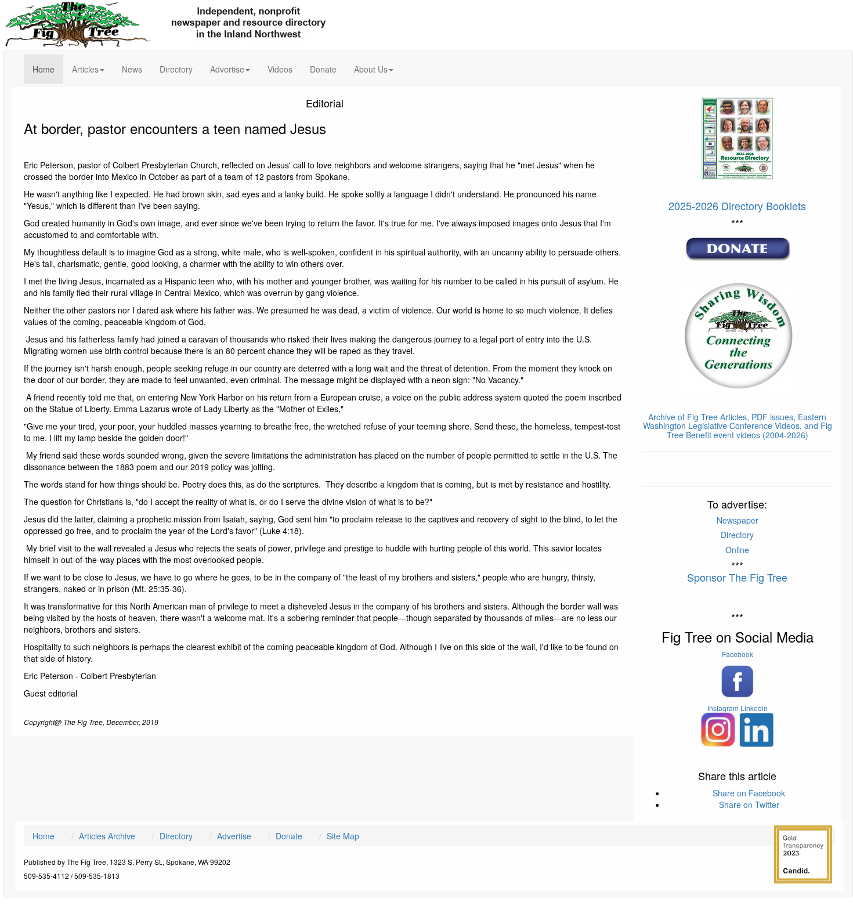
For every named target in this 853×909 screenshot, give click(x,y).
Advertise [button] (227, 69)
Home (47, 69)
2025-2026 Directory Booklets (737, 205)
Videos (280, 69)
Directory (176, 69)
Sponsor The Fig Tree (737, 577)
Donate (323, 69)
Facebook (737, 654)
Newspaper (737, 520)
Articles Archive (107, 836)
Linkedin (754, 708)
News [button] (132, 69)
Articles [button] (85, 69)
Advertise (234, 836)
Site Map (343, 836)
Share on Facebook (749, 793)
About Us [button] (371, 69)
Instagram (723, 708)
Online (737, 550)
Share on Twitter (749, 804)
